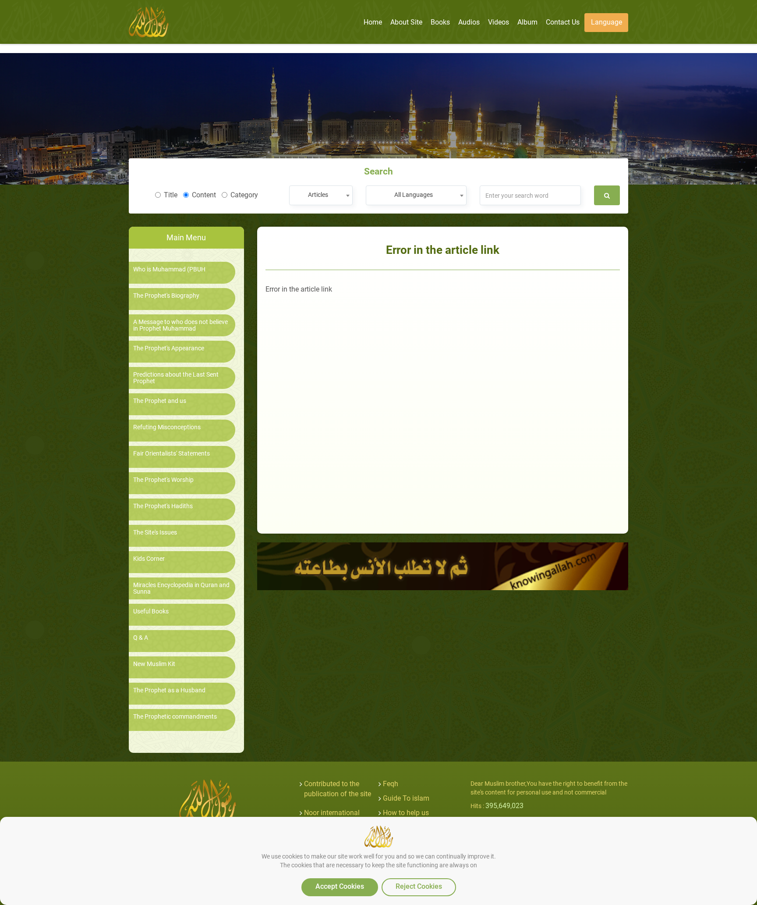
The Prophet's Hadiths (163, 506)
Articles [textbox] (318, 194)
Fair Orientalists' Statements (171, 453)
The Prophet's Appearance (168, 348)
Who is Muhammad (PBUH (169, 269)
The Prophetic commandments (175, 716)
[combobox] (321, 195)
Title (170, 195)
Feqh (390, 784)
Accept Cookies (339, 886)
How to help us (406, 813)
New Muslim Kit (154, 664)
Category (244, 195)
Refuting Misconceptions (167, 427)
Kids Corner (149, 559)
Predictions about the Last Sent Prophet (176, 378)
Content (204, 195)
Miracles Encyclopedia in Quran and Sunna (181, 588)
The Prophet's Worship (163, 480)
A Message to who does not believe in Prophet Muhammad (180, 325)
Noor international (332, 813)
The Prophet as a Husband (169, 690)
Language (606, 22)
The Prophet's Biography (166, 295)
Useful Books (151, 611)
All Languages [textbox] (413, 194)
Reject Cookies (419, 886)
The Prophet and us (159, 401)
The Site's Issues (155, 532)
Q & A (140, 637)
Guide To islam (406, 798)
